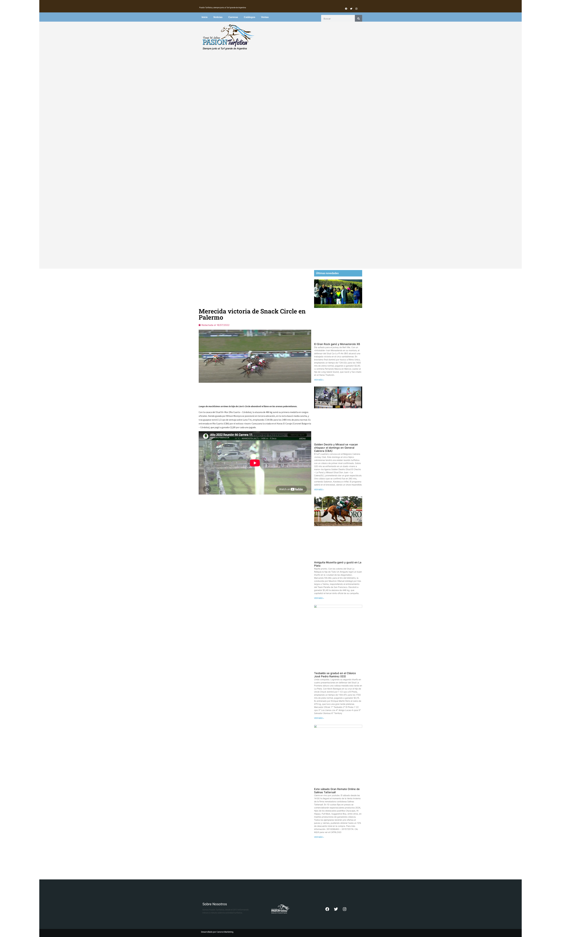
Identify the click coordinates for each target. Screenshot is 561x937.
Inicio (205, 17)
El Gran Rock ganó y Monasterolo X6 (337, 344)
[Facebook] (346, 8)
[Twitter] (351, 8)
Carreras (233, 17)
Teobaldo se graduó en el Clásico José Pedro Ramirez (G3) (335, 675)
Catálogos (249, 17)
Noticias (218, 17)
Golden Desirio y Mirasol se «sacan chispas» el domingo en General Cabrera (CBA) (336, 447)
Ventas (265, 17)
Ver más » (319, 380)
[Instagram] (356, 8)
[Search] (358, 18)
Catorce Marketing (225, 932)
